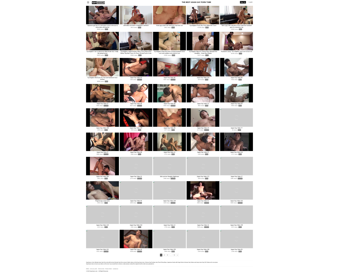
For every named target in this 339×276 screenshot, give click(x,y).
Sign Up (243, 2)
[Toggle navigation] (88, 2)
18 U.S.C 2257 (93, 268)
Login (251, 2)
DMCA (87, 268)
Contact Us (115, 268)
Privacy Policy (108, 268)
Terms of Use (101, 268)
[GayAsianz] (98, 2)
